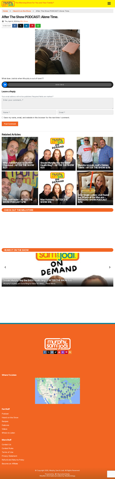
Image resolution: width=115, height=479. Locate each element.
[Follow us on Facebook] (44, 352)
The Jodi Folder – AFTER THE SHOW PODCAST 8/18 (17, 200)
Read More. (51, 283)
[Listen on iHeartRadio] (66, 352)
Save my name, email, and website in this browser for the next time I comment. (37, 117)
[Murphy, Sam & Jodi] (58, 344)
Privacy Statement (9, 456)
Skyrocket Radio (63, 474)
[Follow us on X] (48, 352)
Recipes (5, 421)
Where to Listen (8, 433)
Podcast (5, 414)
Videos (4, 429)
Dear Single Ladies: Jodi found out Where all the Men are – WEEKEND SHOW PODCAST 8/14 (93, 198)
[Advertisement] (57, 304)
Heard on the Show (10, 417)
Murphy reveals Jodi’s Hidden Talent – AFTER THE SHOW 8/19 (94, 166)
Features (5, 425)
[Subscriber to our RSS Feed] (70, 352)
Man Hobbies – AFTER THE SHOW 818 (54, 200)
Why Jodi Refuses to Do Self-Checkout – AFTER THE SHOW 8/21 (18, 165)
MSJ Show (24, 21)
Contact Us (6, 444)
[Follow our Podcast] (62, 352)
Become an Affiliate (10, 463)
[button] (109, 2)
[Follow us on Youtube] (59, 352)
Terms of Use (7, 452)
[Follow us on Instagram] (52, 352)
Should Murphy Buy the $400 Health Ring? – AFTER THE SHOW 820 (57, 165)
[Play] (4, 84)
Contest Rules (7, 448)
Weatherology (70, 476)
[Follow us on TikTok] (55, 352)
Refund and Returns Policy (13, 460)
